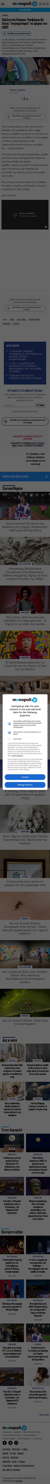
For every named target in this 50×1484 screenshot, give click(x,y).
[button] (25, 739)
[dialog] (25, 742)
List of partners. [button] (17, 756)
